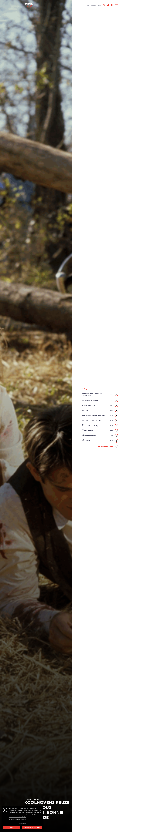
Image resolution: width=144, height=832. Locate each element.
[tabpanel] (48, 416)
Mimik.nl (32, 5)
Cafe (99, 5)
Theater (93, 5)
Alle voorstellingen (105, 446)
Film (88, 5)
